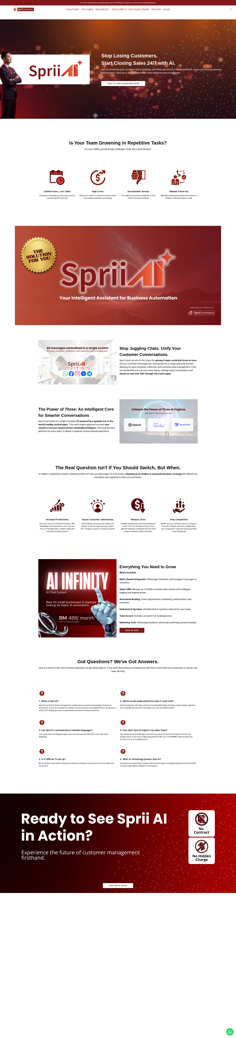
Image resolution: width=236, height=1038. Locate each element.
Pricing (156, 9)
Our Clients (119, 9)
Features (88, 9)
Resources (102, 9)
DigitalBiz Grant (139, 9)
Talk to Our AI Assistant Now (123, 83)
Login (166, 9)
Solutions (72, 9)
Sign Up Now (131, 630)
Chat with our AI (118, 885)
